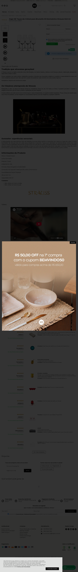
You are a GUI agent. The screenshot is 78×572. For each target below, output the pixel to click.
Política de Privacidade (23, 566)
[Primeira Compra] (39, 286)
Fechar (73, 242)
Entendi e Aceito (52, 568)
